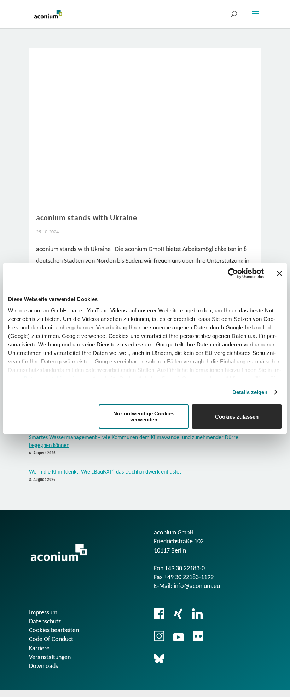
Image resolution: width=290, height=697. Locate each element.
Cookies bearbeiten (54, 630)
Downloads (43, 666)
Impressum (43, 613)
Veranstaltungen (50, 657)
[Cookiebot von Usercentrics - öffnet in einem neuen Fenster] (233, 273)
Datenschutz (45, 621)
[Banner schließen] (279, 273)
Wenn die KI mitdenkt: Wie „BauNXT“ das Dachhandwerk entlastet (105, 472)
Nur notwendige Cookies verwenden (143, 416)
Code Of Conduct (51, 639)
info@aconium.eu (197, 586)
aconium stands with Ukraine (86, 218)
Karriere (39, 648)
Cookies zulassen (237, 417)
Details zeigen (249, 392)
